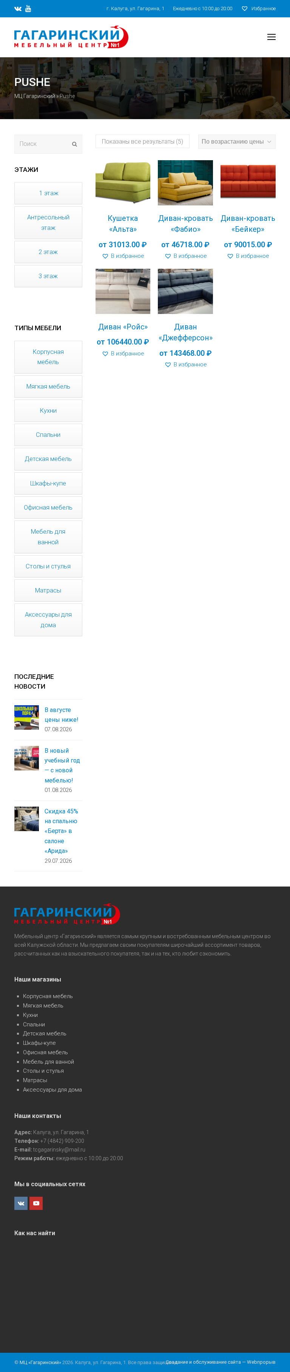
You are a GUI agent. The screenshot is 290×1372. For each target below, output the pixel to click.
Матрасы (35, 1080)
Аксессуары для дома (52, 1089)
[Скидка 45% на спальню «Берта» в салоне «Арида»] (26, 819)
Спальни (34, 1024)
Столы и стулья (43, 1070)
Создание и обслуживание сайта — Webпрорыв (221, 1362)
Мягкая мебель (43, 1005)
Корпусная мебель (48, 996)
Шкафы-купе (39, 1043)
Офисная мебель (45, 1052)
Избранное (263, 8)
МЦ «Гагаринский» (41, 1362)
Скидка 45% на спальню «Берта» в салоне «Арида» (61, 831)
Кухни (30, 1015)
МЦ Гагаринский (34, 96)
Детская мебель (44, 1033)
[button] (123, 256)
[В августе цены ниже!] (26, 717)
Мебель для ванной (48, 1061)
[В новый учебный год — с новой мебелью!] (26, 758)
